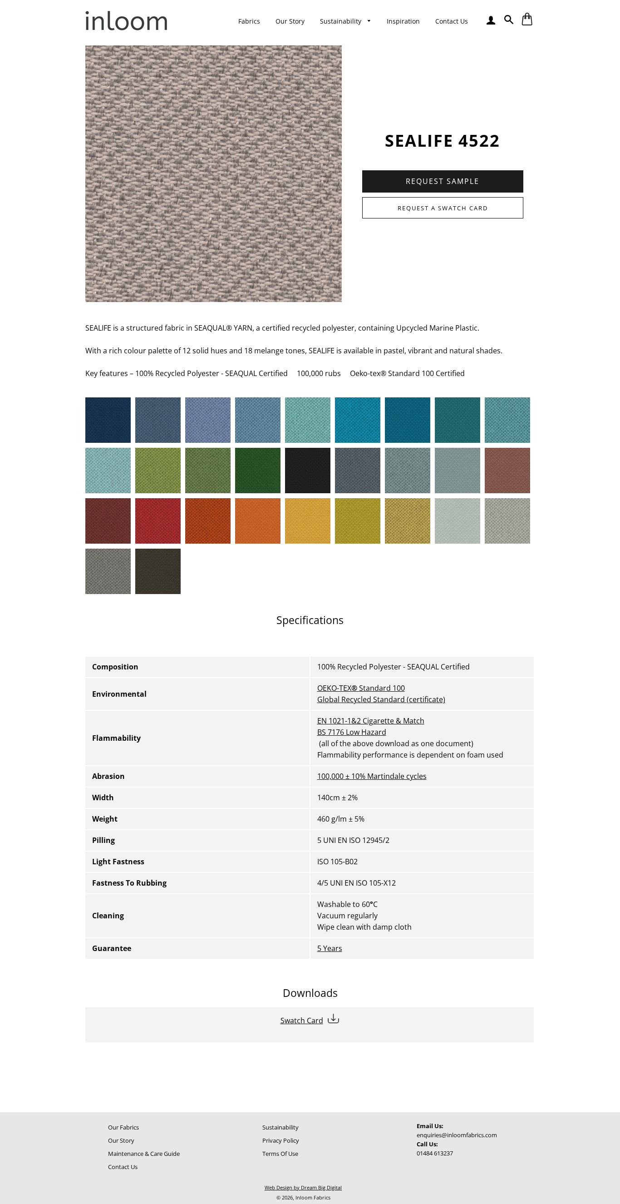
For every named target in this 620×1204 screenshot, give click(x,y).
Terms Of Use (280, 1153)
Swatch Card (301, 1021)
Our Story (290, 21)
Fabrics (249, 21)
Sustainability (341, 21)
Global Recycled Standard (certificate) (381, 699)
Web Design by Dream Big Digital (303, 1187)
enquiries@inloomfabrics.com (457, 1135)
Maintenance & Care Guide (144, 1153)
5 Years (329, 948)
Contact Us (451, 21)
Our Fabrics (123, 1127)
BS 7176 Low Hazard (351, 732)
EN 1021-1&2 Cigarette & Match (370, 721)
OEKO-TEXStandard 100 (361, 688)
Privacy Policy (280, 1140)
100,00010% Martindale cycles (372, 776)
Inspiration (403, 21)
